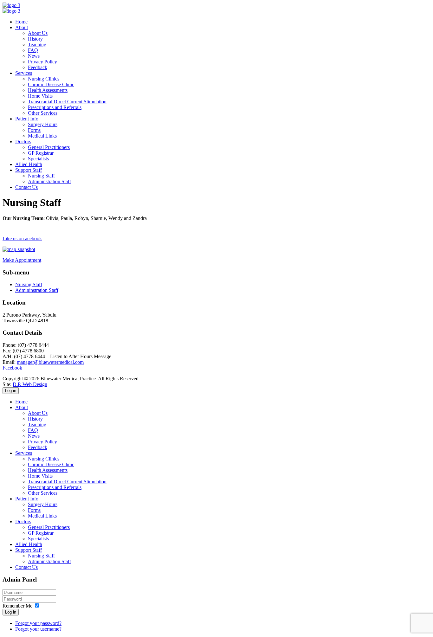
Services (23, 73)
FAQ (33, 50)
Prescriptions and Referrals (54, 107)
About (21, 27)
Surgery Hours (42, 124)
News (34, 56)
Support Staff (28, 170)
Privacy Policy (42, 61)
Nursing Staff (41, 175)
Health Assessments (48, 90)
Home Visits (40, 96)
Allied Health (28, 164)
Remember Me (17, 605)
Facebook (12, 367)
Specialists (38, 158)
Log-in (10, 390)
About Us (38, 33)
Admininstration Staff (49, 181)
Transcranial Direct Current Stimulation (67, 101)
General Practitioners (49, 147)
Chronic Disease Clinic (51, 84)
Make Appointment (22, 260)
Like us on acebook (22, 238)
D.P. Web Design (30, 384)
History (35, 39)
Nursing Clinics (43, 78)
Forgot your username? (38, 629)
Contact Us (26, 187)
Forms (34, 130)
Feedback (37, 67)
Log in (10, 612)
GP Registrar (41, 153)
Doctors (23, 141)
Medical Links (42, 135)
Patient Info (26, 118)
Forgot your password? (38, 623)
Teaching (37, 44)
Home (21, 21)
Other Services (42, 113)
